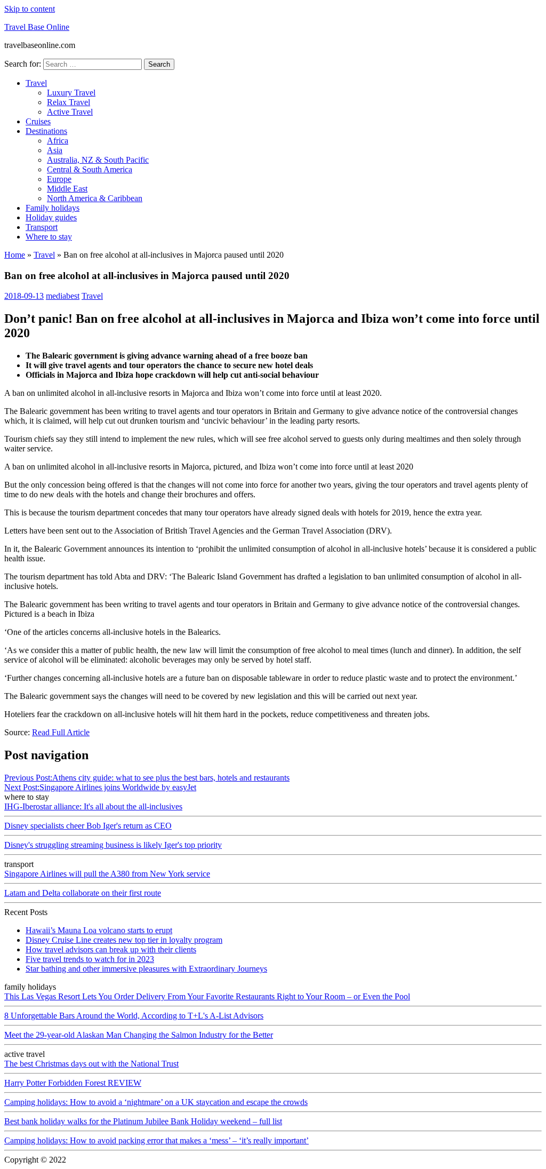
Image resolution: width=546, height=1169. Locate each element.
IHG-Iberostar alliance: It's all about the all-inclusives (93, 806)
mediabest (62, 295)
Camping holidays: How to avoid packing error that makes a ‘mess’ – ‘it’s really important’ (156, 1140)
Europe (59, 179)
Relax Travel (68, 102)
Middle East (67, 188)
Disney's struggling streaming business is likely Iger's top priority (113, 844)
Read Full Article (61, 732)
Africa (57, 140)
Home (14, 254)
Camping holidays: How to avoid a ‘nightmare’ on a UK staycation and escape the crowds (156, 1102)
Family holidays (52, 207)
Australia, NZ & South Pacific (98, 159)
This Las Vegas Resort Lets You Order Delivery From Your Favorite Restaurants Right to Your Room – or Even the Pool (207, 996)
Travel (36, 83)
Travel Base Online (36, 26)
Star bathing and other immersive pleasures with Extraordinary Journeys (146, 968)
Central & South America (89, 169)
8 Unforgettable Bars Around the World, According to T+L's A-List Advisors (133, 1015)
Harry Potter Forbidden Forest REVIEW (72, 1082)
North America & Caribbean (94, 198)
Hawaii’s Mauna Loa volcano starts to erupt (99, 930)
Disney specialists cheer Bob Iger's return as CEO (88, 825)
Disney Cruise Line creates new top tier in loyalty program (124, 939)
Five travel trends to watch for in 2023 (90, 959)
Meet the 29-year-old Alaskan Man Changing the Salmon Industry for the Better (138, 1034)
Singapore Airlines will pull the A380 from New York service (107, 873)
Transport (42, 227)
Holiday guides (51, 217)
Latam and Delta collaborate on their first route (82, 892)
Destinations (46, 131)
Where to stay (49, 236)
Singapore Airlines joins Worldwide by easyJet (100, 787)
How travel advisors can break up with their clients (111, 949)
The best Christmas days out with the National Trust (91, 1063)
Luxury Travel (71, 92)
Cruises (38, 121)
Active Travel (70, 111)
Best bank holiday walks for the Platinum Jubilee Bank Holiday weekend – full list (143, 1121)
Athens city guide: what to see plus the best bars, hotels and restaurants (147, 777)
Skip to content (29, 8)
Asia (54, 150)
